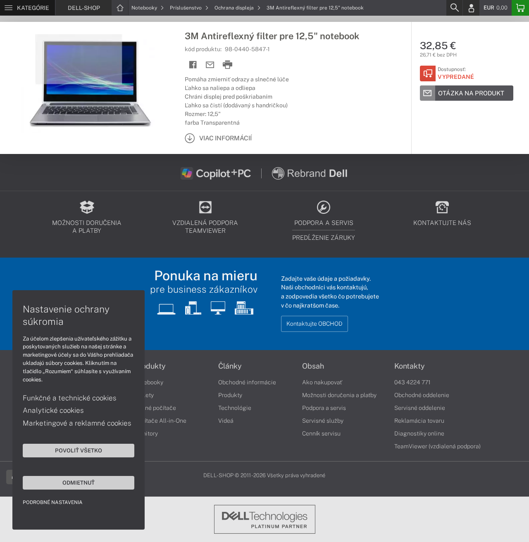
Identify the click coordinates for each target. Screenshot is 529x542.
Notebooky (144, 8)
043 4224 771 (412, 382)
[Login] (471, 8)
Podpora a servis (324, 408)
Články (230, 366)
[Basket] (520, 8)
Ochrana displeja (234, 8)
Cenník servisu (321, 433)
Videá (226, 420)
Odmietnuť (78, 482)
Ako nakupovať (322, 382)
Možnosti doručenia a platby (339, 395)
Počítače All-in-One (160, 420)
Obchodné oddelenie (421, 395)
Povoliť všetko (78, 450)
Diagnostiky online (419, 433)
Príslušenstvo (186, 8)
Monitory (146, 433)
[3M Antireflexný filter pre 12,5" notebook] (88, 84)
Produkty (150, 366)
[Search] (454, 8)
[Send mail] (210, 65)
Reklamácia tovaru (419, 420)
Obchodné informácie (247, 382)
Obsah (313, 366)
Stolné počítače (155, 408)
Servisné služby (322, 420)
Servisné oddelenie (419, 408)
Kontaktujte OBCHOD (314, 323)
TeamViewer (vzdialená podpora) (437, 446)
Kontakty (409, 366)
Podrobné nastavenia (53, 502)
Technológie (234, 408)
